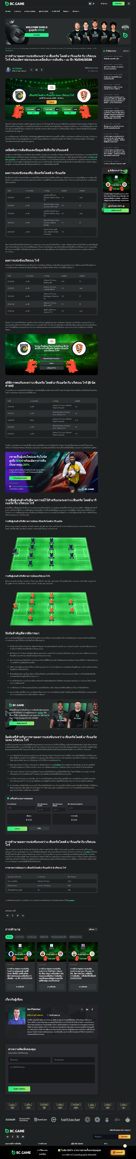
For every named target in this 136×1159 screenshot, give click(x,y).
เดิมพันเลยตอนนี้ (22, 723)
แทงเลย (51, 102)
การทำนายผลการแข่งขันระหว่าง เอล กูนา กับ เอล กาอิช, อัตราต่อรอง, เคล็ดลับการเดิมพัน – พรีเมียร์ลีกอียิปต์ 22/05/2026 (114, 139)
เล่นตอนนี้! (119, 1152)
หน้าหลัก (8, 11)
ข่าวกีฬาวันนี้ (56, 11)
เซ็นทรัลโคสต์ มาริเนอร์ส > (51, 358)
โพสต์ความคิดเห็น (19, 1089)
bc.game (71, 900)
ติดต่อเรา (66, 11)
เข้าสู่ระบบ (104, 3)
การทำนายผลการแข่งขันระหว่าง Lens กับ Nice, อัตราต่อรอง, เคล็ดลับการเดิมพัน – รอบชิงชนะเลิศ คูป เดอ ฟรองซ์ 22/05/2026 (114, 152)
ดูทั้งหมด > (126, 51)
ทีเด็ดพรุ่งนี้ (44, 937)
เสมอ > (51, 363)
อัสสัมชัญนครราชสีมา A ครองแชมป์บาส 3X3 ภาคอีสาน (113, 88)
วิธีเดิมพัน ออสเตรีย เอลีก (111, 58)
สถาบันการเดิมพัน (29, 11)
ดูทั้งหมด (91, 929)
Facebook (42, 70)
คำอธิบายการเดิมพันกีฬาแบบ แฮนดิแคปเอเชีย (113, 78)
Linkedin (36, 70)
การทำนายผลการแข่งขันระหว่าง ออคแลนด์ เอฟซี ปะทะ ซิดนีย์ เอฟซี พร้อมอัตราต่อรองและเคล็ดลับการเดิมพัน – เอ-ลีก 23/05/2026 (114, 99)
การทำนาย (17, 11)
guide (40, 712)
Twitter (31, 70)
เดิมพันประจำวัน (75, 937)
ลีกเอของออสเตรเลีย (59, 937)
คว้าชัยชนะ (58, 765)
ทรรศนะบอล (31, 937)
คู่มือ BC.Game (43, 11)
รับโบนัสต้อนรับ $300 (20, 478)
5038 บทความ (54, 1015)
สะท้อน (87, 852)
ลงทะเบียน (118, 3)
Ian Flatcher (17, 68)
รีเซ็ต (39, 828)
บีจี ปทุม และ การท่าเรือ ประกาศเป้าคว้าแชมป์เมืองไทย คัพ (114, 127)
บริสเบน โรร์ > (51, 368)
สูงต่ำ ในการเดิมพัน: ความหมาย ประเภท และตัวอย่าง (113, 67)
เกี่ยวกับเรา (75, 11)
